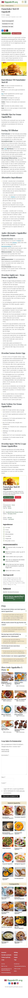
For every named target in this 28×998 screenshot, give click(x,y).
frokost (19, 240)
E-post (3, 783)
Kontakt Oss (16, 963)
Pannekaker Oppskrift (20, 817)
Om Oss (3, 963)
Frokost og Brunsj (9, 5)
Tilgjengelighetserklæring (20, 966)
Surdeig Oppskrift (19, 878)
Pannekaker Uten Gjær (7, 26)
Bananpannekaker (6, 246)
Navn (3, 777)
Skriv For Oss (4, 966)
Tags (15, 959)
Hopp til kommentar (9, 500)
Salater (16, 955)
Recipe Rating (5, 749)
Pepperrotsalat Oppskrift (18, 849)
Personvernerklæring (6, 972)
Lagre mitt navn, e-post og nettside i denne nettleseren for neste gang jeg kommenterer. (14, 791)
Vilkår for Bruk (17, 968)
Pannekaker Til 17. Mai (7, 23)
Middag (16, 952)
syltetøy (14, 242)
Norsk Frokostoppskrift (8, 21)
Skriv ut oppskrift (6, 33)
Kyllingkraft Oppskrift (20, 863)
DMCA (15, 971)
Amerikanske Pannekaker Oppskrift (7, 818)
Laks (5, 148)
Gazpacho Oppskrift (7, 863)
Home (2, 5)
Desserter (3, 952)
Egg (2, 93)
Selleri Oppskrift (6, 848)
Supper (16, 957)
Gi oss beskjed (9, 598)
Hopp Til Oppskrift (16, 33)
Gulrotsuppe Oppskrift (5, 879)
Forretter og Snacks (6, 955)
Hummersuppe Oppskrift (18, 833)
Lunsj (2, 959)
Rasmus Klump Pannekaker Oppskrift (7, 833)
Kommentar (5, 755)
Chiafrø (13, 197)
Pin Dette (17, 497)
